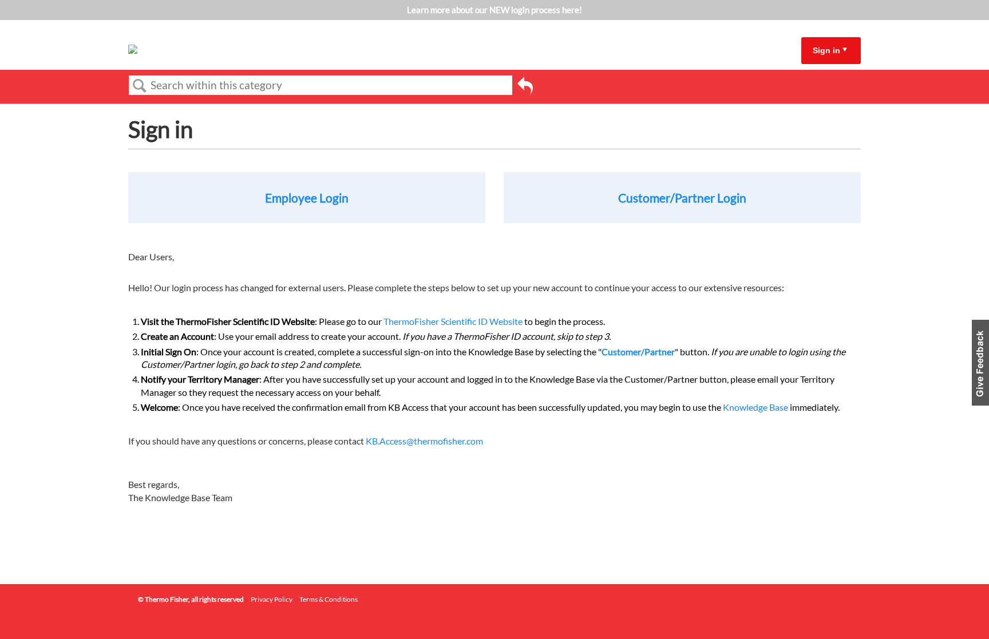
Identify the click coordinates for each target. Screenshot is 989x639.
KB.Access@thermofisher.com (424, 440)
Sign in (826, 50)
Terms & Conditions (328, 599)
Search (139, 86)
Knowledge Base (755, 407)
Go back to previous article (525, 88)
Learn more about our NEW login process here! (494, 10)
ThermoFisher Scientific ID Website (453, 321)
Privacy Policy (271, 599)
